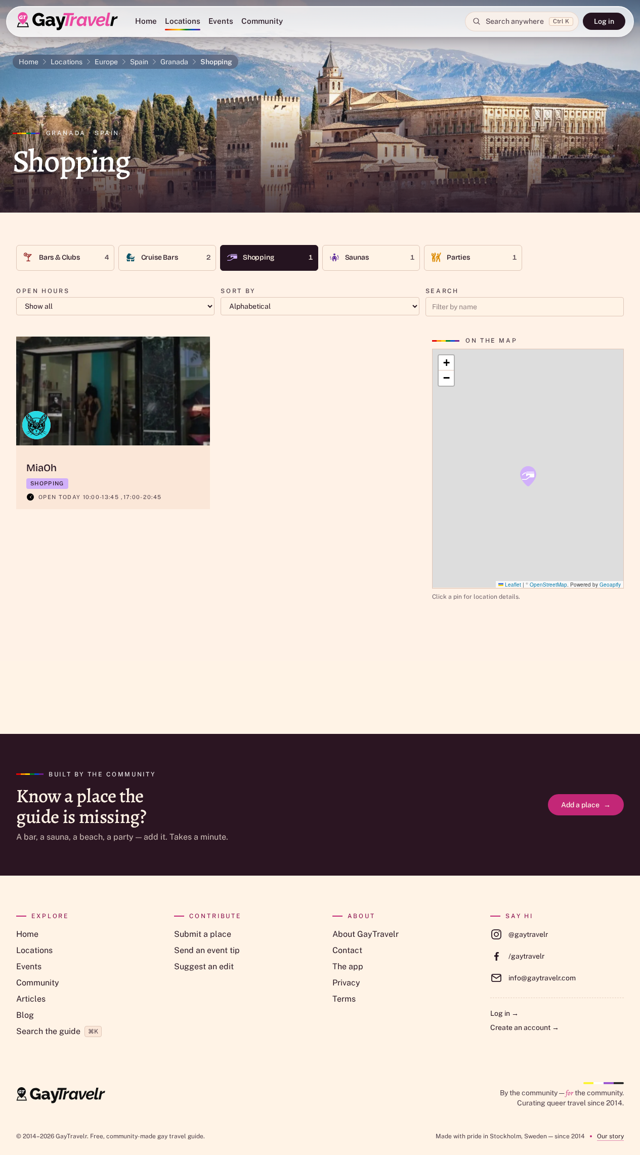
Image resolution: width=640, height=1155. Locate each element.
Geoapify (610, 584)
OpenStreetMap (548, 584)
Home (146, 21)
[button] (528, 476)
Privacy (346, 982)
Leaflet (512, 584)
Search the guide (57, 1031)
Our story (610, 1136)
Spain (139, 62)
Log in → (504, 1013)
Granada (174, 62)
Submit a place (202, 934)
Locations (182, 21)
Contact (347, 950)
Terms (344, 999)
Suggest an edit (204, 966)
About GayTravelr (365, 934)
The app (347, 966)
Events (220, 21)
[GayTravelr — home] (60, 1095)
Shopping (216, 62)
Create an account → (524, 1027)
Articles (31, 999)
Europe (106, 62)
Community (262, 21)
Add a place (586, 805)
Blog (25, 1015)
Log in (604, 21)
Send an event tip (207, 950)
